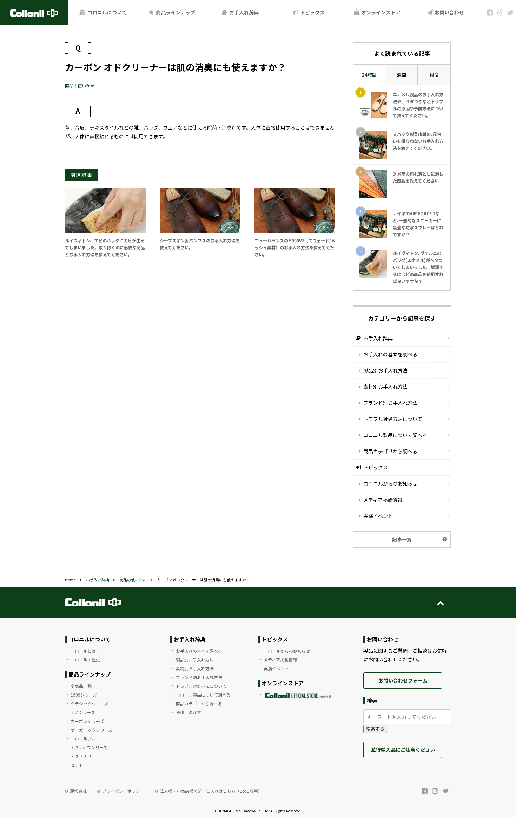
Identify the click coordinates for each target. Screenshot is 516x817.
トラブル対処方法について (392, 418)
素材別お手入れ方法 (385, 386)
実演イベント (378, 515)
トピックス (312, 12)
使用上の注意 (188, 712)
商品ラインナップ (175, 12)
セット (77, 765)
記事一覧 (402, 539)
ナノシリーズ (83, 712)
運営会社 (78, 791)
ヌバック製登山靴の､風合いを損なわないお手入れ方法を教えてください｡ (418, 141)
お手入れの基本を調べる (390, 354)
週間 (401, 74)
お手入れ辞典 (243, 12)
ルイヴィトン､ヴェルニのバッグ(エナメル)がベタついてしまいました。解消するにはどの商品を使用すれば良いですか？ (418, 267)
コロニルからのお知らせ (390, 483)
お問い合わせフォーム (403, 680)
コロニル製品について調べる (395, 435)
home (70, 579)
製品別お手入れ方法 (385, 370)
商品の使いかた (79, 85)
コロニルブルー (85, 739)
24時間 (369, 74)
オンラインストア (380, 12)
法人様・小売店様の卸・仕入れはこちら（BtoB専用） (211, 791)
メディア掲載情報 (382, 499)
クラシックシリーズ (89, 703)
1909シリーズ (84, 695)
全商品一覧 (81, 686)
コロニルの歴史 (85, 660)
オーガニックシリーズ (91, 730)
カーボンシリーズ (87, 721)
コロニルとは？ (85, 651)
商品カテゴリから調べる (390, 451)
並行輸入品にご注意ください (403, 749)
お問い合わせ (449, 12)
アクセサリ (81, 756)
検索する (375, 728)
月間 (434, 74)
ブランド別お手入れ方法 (390, 402)
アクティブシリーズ (89, 747)
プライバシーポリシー (123, 791)
